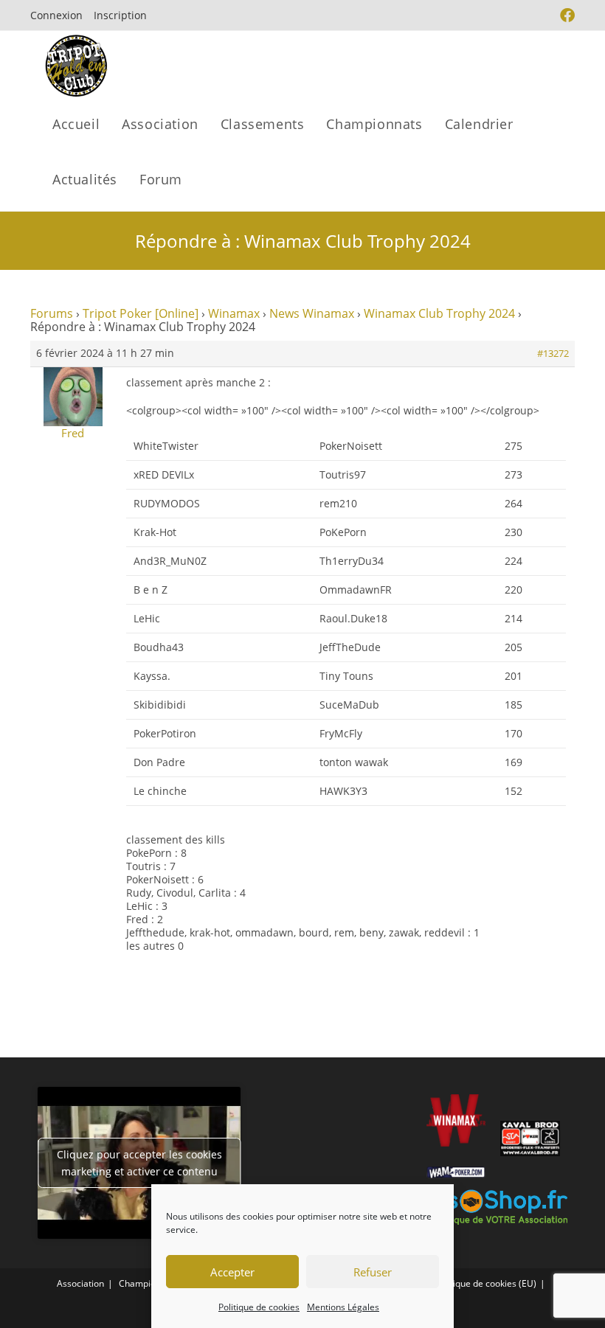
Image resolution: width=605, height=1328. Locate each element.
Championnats (149, 1283)
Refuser (372, 1272)
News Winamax (311, 313)
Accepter (232, 1272)
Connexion (56, 15)
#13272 (553, 353)
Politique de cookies (259, 1307)
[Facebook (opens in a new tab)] (565, 15)
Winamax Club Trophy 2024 (439, 313)
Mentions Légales (343, 1307)
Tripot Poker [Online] (140, 313)
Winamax (234, 313)
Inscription (120, 15)
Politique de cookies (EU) (485, 1283)
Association (80, 1283)
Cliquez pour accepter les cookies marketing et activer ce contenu (139, 1162)
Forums (51, 313)
